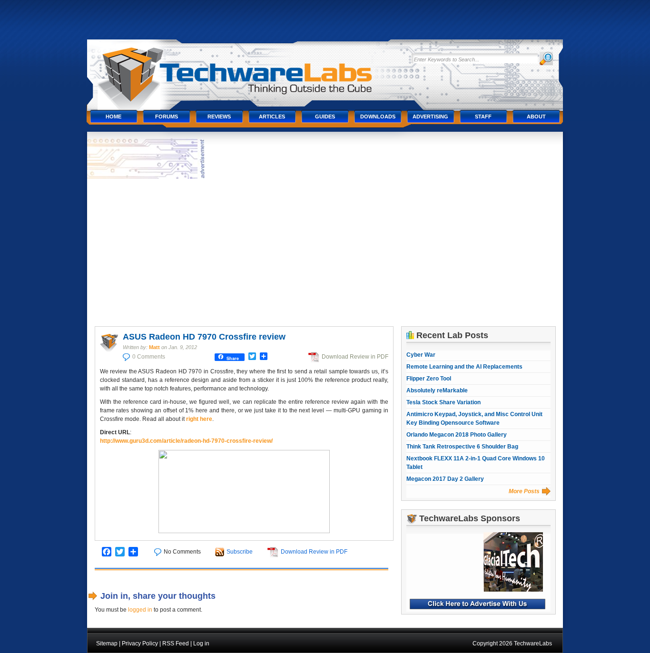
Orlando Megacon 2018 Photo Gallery (456, 434)
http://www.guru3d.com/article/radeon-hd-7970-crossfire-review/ (186, 441)
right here (199, 419)
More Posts (524, 491)
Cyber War (420, 354)
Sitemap (107, 643)
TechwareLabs (246, 70)
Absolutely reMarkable (437, 390)
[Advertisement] (325, 252)
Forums (166, 116)
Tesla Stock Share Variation (443, 402)
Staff (483, 116)
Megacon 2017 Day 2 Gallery (445, 479)
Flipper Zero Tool (428, 378)
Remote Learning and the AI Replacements (464, 366)
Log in (201, 643)
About (536, 116)
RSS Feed (175, 643)
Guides (325, 116)
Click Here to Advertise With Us (477, 604)
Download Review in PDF (355, 356)
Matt (154, 347)
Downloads (377, 116)
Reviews (219, 116)
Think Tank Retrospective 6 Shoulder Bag (462, 446)
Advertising (430, 116)
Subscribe (240, 551)
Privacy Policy (140, 643)
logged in (140, 609)
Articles (272, 116)
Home (113, 116)
